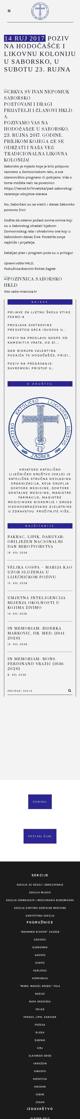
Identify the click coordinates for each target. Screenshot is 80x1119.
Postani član (40, 836)
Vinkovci (40, 1071)
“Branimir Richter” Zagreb (40, 932)
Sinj (40, 1048)
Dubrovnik (40, 947)
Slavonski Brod (40, 1055)
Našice (40, 993)
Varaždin (40, 1063)
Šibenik (40, 1040)
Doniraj (40, 801)
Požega (40, 1024)
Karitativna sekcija (40, 915)
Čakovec (40, 939)
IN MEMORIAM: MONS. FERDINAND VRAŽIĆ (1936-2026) (36, 664)
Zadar (40, 1102)
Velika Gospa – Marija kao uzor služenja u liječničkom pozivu (40, 572)
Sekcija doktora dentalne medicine (40, 908)
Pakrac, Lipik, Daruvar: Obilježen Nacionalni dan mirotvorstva (36, 542)
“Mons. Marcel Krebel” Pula (40, 986)
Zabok (40, 1094)
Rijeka (40, 1032)
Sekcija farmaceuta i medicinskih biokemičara (40, 900)
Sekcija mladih (40, 892)
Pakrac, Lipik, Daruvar (40, 1017)
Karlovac (40, 970)
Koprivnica (40, 978)
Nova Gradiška (40, 1001)
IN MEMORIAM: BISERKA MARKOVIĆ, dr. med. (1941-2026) (37, 633)
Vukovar (40, 1086)
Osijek (40, 1009)
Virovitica (40, 1079)
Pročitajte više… (54, 511)
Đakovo (40, 955)
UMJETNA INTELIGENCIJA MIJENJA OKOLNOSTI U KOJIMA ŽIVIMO (37, 603)
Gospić (40, 962)
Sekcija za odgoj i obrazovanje (40, 884)
